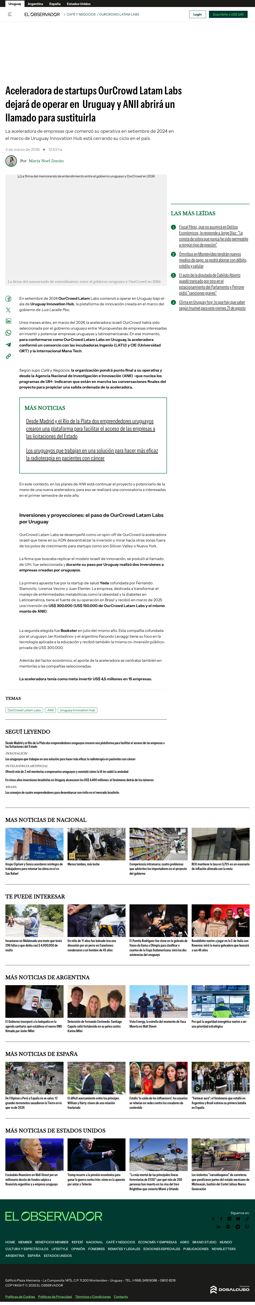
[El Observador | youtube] (238, 1218)
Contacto (121, 1297)
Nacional (94, 1242)
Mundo (226, 1242)
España (55, 4)
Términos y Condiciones (93, 1297)
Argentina (35, 4)
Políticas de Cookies (20, 1297)
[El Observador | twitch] (247, 1226)
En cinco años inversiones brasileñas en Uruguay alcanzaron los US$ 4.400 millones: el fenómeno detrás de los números (79, 780)
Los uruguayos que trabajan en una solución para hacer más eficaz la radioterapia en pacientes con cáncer (70, 759)
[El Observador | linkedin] (218, 1226)
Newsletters (224, 1249)
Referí (77, 1242)
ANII (50, 710)
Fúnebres (96, 1249)
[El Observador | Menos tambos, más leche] (97, 859)
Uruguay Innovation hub (77, 710)
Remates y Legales (124, 1249)
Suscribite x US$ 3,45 (228, 14)
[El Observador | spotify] (228, 1226)
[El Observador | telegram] (237, 1226)
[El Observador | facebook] (221, 1218)
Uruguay (15, 4)
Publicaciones (196, 1249)
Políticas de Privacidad (55, 1297)
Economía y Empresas (157, 1242)
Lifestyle (60, 1249)
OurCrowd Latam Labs (24, 710)
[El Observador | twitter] (213, 1218)
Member (25, 1242)
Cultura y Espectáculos (26, 1249)
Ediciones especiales (161, 1249)
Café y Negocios (81, 14)
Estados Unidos (78, 4)
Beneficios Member (52, 1242)
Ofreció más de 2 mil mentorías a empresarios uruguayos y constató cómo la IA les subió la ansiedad (66, 771)
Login (197, 14)
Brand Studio (204, 1242)
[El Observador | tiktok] (247, 1218)
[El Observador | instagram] (229, 1218)
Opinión (78, 1249)
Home (10, 1242)
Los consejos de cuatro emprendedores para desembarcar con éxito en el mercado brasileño (62, 792)
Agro (184, 1242)
